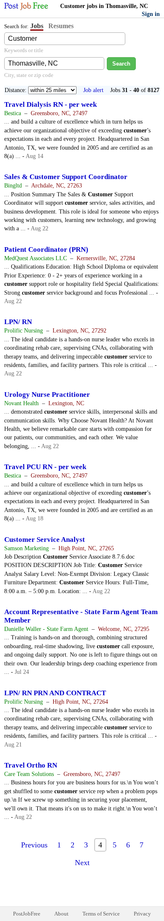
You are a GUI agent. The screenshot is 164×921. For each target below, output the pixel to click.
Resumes (61, 25)
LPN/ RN (18, 322)
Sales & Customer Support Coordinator (65, 177)
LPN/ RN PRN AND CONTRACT (55, 693)
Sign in (151, 14)
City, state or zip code (28, 75)
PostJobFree (26, 913)
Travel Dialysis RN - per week (50, 104)
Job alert (93, 90)
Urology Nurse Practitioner (47, 394)
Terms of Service (101, 913)
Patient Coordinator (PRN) (46, 249)
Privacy (142, 913)
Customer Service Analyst (44, 540)
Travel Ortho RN (30, 765)
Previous (34, 845)
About (61, 913)
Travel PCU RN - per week (45, 467)
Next (82, 862)
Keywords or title (23, 50)
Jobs (36, 25)
